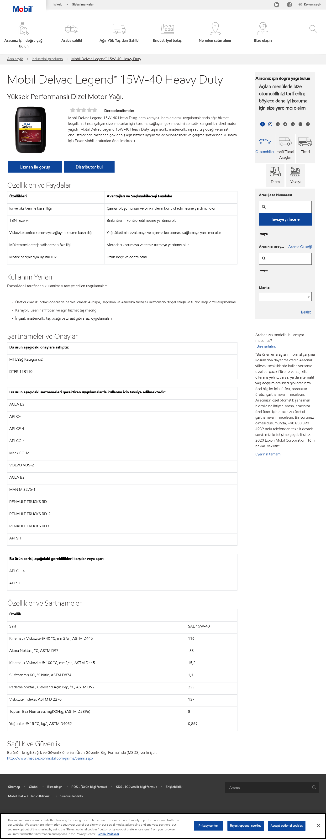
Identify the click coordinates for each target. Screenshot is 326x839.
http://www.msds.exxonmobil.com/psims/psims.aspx (50, 758)
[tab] (265, 148)
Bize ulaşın (55, 787)
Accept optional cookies (287, 825)
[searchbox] (267, 787)
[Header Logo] (23, 6)
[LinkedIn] (276, 5)
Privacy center (208, 825)
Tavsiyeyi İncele (285, 219)
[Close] (318, 825)
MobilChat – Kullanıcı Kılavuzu (30, 796)
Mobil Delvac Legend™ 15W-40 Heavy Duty (106, 58)
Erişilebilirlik (174, 787)
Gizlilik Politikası (108, 834)
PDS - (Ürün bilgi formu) (89, 787)
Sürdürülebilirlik (71, 796)
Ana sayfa (15, 58)
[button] (71, 35)
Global (33, 787)
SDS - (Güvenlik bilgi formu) (136, 787)
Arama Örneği (300, 246)
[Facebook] (289, 5)
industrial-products (47, 58)
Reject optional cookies (245, 825)
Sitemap (14, 787)
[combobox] (272, 787)
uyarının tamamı (268, 454)
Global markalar (83, 4)
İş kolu (57, 4)
